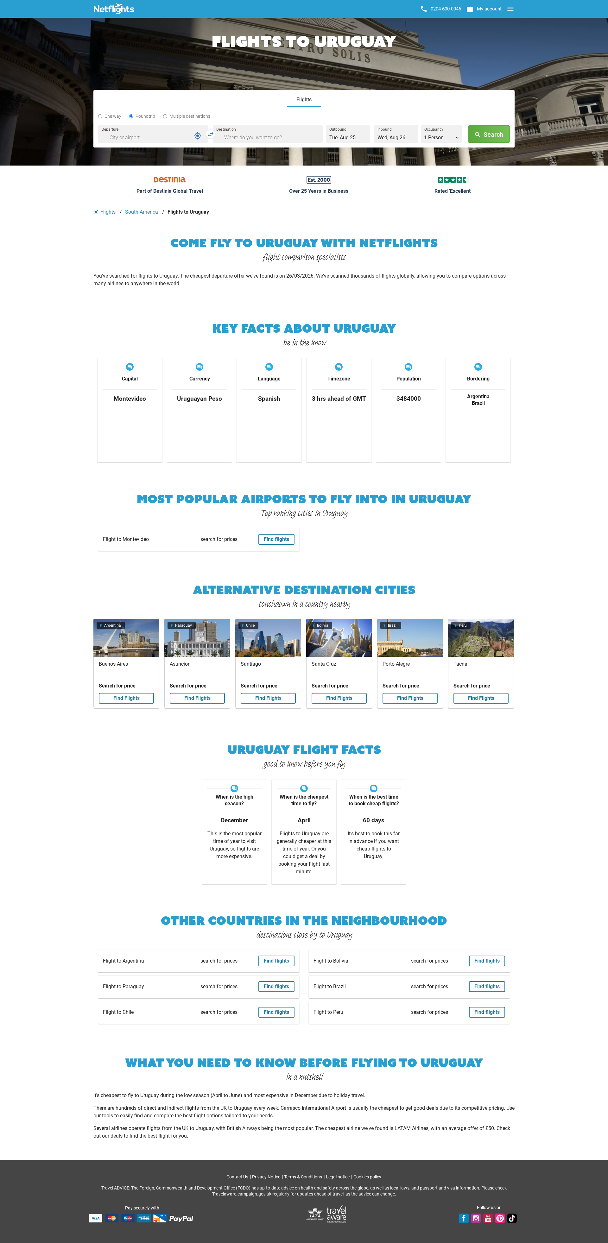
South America (142, 212)
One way (112, 116)
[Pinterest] (500, 1218)
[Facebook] (464, 1218)
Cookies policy (367, 1176)
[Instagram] (476, 1218)
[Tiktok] (512, 1218)
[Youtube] (488, 1218)
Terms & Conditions (303, 1176)
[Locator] (197, 136)
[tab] (304, 100)
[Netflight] (114, 8)
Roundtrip (145, 116)
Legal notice (338, 1176)
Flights (108, 212)
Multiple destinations (189, 116)
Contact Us (237, 1176)
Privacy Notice (266, 1176)
